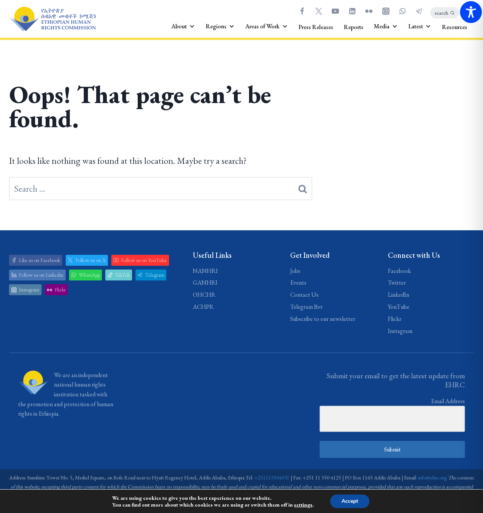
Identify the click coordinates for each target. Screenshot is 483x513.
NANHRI (205, 271)
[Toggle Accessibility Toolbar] (471, 12)
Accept (349, 501)
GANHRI (205, 283)
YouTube (398, 307)
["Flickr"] (369, 11)
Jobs (295, 271)
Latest (415, 26)
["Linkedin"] (352, 11)
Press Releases (315, 27)
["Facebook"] (302, 11)
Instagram (400, 331)
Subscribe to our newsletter (322, 319)
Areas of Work (262, 26)
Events (298, 283)
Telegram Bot (306, 307)
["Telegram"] (419, 11)
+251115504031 (271, 477)
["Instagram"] (385, 11)
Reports (353, 27)
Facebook (399, 271)
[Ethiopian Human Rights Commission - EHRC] (52, 19)
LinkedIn (398, 295)
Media (381, 26)
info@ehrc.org (432, 477)
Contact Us (304, 295)
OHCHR (204, 295)
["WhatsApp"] (402, 11)
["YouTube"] (335, 11)
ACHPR (203, 307)
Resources (454, 27)
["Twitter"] (318, 11)
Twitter (397, 283)
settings (303, 504)
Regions (216, 26)
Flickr (394, 319)
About (179, 26)
